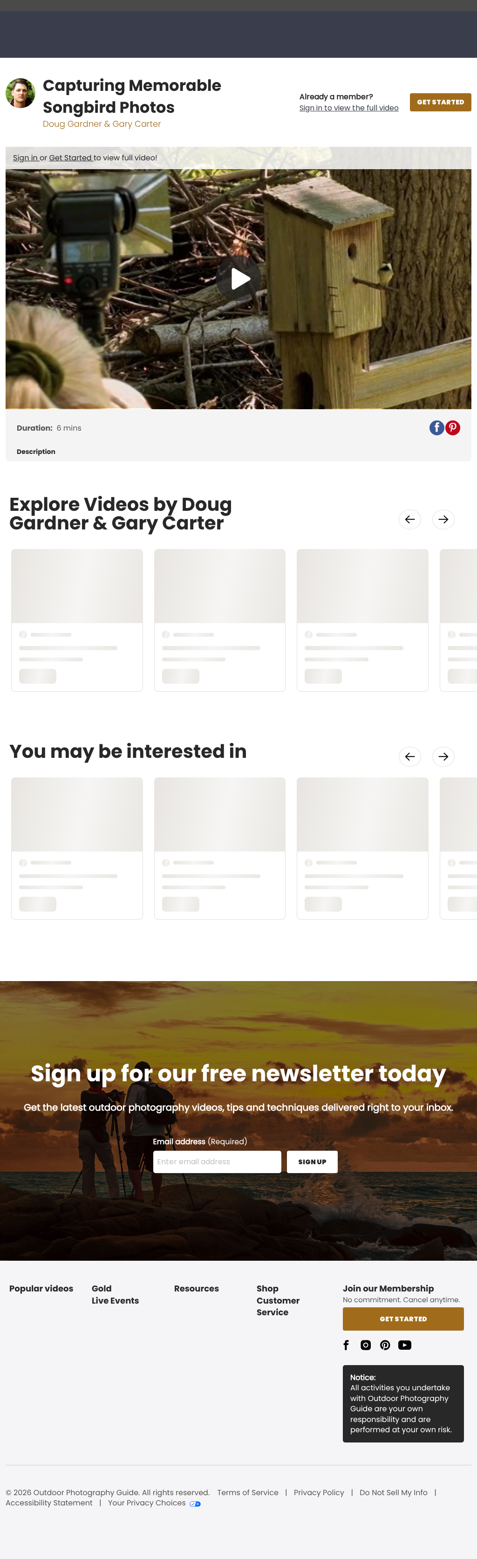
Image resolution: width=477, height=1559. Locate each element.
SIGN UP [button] (312, 1162)
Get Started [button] (403, 1319)
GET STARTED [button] (440, 102)
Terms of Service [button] (248, 1493)
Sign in (26, 157)
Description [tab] (36, 451)
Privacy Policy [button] (319, 1493)
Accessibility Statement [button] (49, 1503)
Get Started (71, 157)
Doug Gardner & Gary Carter (102, 124)
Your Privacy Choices (147, 1503)
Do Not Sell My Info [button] (394, 1493)
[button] (349, 102)
